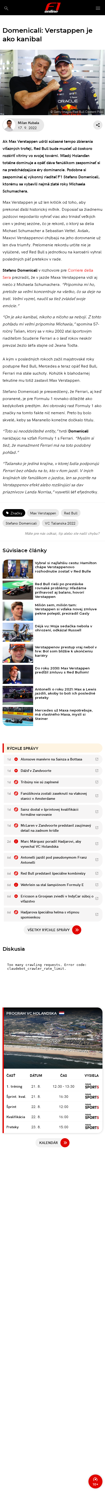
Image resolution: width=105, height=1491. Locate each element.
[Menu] (98, 8)
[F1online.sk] (53, 7)
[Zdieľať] (97, 125)
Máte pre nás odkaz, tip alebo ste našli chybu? (62, 533)
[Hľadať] (6, 8)
